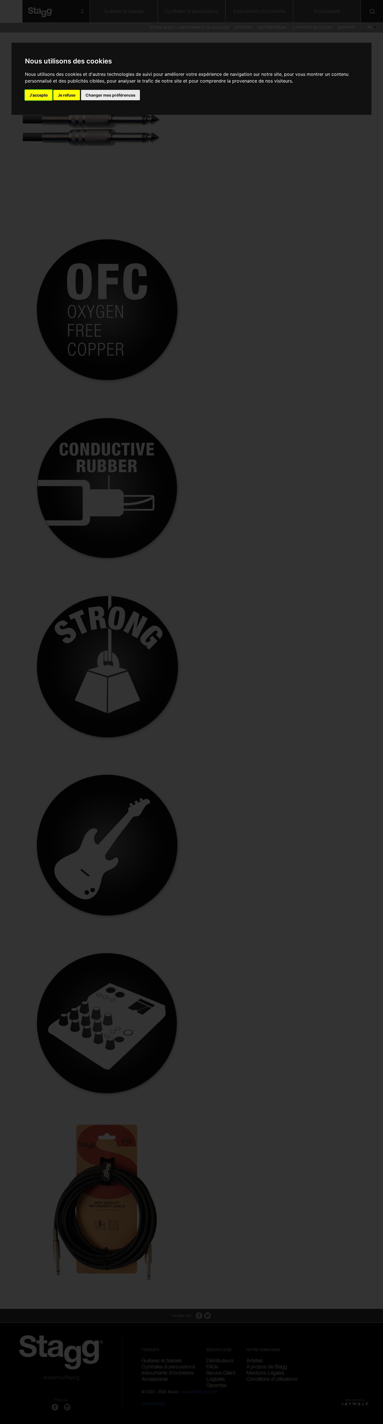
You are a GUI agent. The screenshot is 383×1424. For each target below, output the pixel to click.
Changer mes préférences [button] (110, 95)
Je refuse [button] (66, 95)
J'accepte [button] (38, 95)
